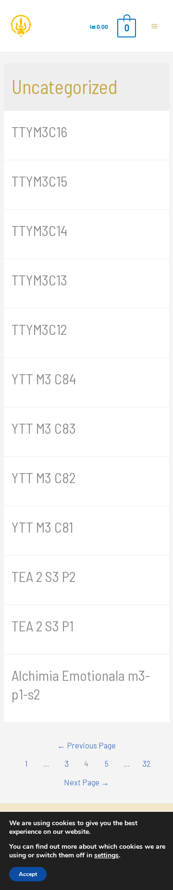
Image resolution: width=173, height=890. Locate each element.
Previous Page (86, 745)
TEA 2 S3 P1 (43, 625)
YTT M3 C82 (43, 477)
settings (106, 855)
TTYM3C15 (39, 181)
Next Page (86, 782)
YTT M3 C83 (44, 428)
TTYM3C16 (39, 131)
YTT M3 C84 (44, 378)
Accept (28, 874)
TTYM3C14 (39, 230)
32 (146, 763)
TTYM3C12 (39, 329)
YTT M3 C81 (42, 526)
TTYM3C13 (39, 279)
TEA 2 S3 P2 (43, 576)
